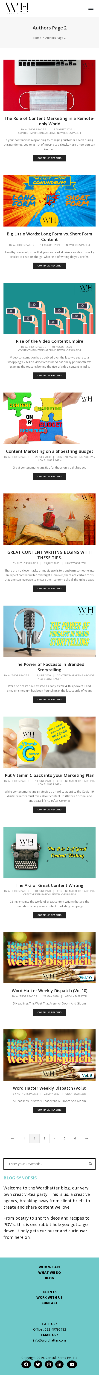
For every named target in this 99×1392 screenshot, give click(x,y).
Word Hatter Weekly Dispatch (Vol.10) (49, 990)
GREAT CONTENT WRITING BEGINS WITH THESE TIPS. (49, 554)
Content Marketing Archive (37, 132)
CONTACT (49, 1303)
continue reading (50, 158)
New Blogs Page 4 (69, 132)
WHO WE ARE (50, 1267)
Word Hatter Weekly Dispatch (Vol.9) (49, 1088)
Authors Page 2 (35, 129)
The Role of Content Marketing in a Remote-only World (49, 121)
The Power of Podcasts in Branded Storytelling (49, 667)
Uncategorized (75, 563)
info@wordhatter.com (49, 1340)
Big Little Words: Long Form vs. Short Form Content (49, 236)
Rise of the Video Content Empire (49, 341)
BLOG (49, 1278)
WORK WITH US (49, 1297)
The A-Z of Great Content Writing (49, 885)
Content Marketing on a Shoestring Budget (49, 451)
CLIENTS (50, 1292)
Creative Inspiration (37, 894)
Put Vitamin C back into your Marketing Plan (49, 775)
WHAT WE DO (49, 1272)
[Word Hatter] (17, 8)
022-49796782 (55, 1329)
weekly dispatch (76, 996)
